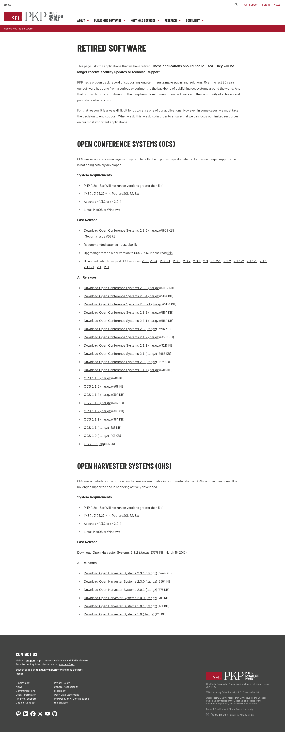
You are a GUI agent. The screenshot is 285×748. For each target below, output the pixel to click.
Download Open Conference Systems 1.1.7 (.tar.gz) (122, 370)
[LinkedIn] (25, 713)
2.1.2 (227, 261)
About (81, 20)
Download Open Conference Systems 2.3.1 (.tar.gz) (122, 321)
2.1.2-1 (215, 261)
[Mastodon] (18, 713)
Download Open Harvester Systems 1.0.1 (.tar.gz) (120, 606)
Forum (266, 4)
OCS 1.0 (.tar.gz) (96, 436)
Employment (23, 682)
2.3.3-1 (165, 261)
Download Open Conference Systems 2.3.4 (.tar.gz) (122, 296)
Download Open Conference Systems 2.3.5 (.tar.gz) (122, 288)
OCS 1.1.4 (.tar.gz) (98, 394)
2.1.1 (263, 261)
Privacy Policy (62, 682)
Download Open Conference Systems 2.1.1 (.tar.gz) (122, 345)
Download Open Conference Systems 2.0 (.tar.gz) (120, 362)
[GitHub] (54, 713)
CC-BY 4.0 (220, 714)
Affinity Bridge (247, 714)
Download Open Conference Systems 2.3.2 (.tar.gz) (122, 312)
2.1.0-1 (89, 267)
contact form (66, 664)
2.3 (205, 261)
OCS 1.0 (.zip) (94, 444)
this (170, 253)
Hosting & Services (143, 20)
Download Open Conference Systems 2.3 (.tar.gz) (120, 329)
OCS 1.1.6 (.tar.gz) (98, 378)
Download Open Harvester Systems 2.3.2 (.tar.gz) (114, 552)
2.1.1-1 (252, 261)
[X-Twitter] (40, 713)
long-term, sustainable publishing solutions (171, 82)
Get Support (251, 4)
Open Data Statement (66, 694)
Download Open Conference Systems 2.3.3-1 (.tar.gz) (123, 304)
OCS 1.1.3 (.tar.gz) (98, 403)
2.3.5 (145, 261)
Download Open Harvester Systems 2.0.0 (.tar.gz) (120, 598)
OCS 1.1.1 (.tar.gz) (98, 419)
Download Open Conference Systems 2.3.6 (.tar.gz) (122, 230)
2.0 (106, 267)
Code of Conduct (25, 702)
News (277, 4)
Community (193, 20)
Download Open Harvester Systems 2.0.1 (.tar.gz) (120, 590)
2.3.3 (176, 261)
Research (171, 20)
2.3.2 (186, 261)
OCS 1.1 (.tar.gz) (96, 427)
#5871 (110, 236)
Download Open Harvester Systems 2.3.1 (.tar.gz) (120, 573)
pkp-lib (132, 244)
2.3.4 (153, 261)
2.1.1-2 (239, 261)
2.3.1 (197, 261)
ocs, (124, 244)
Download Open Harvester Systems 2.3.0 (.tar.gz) (120, 581)
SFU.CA (7, 4)
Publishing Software (107, 20)
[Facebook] (33, 713)
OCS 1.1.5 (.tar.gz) (98, 386)
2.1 (99, 267)
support (30, 660)
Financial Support (26, 698)
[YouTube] (47, 713)
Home (7, 28)
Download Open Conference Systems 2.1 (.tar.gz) (120, 353)
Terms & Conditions (216, 709)
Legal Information (26, 694)
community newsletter (48, 669)
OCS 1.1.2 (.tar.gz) (98, 411)
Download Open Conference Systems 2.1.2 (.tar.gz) (122, 337)
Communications (25, 690)
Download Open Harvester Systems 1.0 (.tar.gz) (119, 614)
